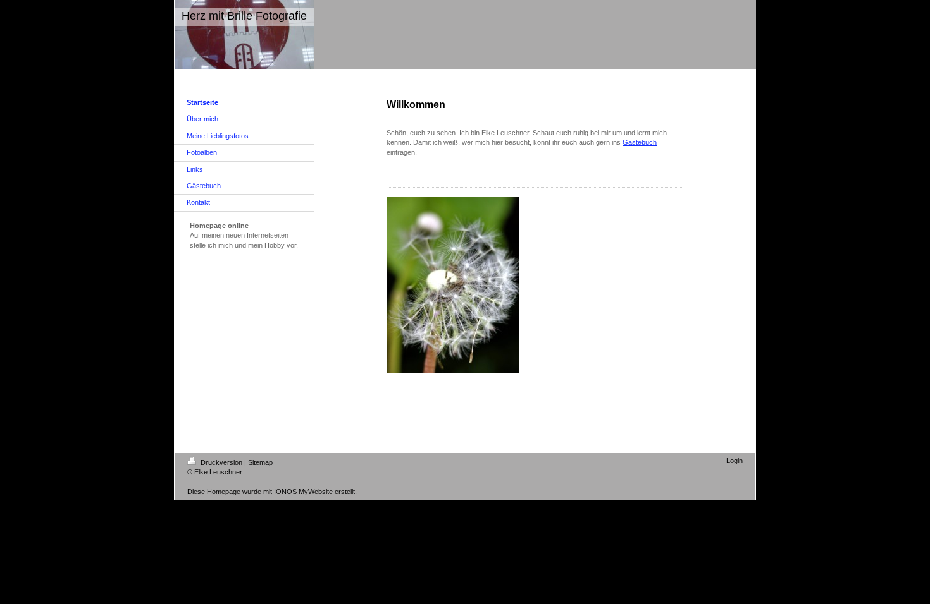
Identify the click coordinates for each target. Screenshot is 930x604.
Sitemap (260, 462)
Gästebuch (640, 142)
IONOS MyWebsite (303, 491)
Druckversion (221, 462)
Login (734, 460)
